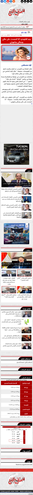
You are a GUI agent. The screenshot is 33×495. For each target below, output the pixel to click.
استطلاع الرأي (25, 358)
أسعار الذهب (26, 377)
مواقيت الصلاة (25, 424)
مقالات (28, 250)
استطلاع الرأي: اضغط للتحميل (24, 362)
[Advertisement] (16, 124)
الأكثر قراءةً (26, 308)
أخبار (29, 170)
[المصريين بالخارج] (16, 155)
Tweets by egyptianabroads (24, 464)
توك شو (24, 32)
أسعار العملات (25, 369)
